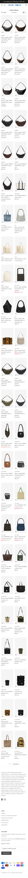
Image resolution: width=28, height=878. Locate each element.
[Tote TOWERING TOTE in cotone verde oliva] (7, 523)
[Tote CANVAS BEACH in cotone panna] (21, 182)
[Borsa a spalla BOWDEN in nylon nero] (7, 585)
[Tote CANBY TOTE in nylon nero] (21, 585)
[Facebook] (2, 799)
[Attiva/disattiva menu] (1, 5)
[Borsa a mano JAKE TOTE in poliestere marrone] (7, 553)
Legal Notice (4, 824)
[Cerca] (5, 5)
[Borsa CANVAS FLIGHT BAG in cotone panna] (7, 246)
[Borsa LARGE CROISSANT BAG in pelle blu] (21, 367)
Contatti (3, 813)
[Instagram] (5, 799)
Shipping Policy (5, 820)
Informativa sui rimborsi (7, 818)
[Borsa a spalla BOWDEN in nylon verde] (21, 553)
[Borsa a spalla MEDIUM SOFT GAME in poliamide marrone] (7, 182)
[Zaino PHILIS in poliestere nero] (21, 678)
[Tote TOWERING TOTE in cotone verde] (21, 492)
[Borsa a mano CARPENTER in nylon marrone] (7, 708)
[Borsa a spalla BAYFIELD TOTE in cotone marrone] (7, 740)
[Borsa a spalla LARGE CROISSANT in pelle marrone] (21, 119)
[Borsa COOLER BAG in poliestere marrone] (7, 337)
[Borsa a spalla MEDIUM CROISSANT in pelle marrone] (7, 151)
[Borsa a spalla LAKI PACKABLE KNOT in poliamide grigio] (21, 214)
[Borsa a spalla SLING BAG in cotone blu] (21, 523)
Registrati (6, 853)
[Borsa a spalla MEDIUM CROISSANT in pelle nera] (21, 151)
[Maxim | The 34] (14, 5)
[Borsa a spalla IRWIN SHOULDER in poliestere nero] (7, 646)
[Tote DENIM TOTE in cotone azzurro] (7, 214)
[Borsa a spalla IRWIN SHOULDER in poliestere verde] (21, 615)
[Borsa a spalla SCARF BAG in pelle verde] (7, 430)
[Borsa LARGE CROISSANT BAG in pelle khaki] (7, 399)
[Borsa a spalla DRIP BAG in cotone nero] (7, 305)
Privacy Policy (4, 822)
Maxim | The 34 (7, 872)
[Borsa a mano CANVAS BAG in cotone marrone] (7, 460)
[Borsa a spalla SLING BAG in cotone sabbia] (21, 337)
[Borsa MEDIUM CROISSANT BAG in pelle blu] (21, 399)
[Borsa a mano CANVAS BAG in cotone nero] (21, 430)
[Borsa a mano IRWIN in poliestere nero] (7, 678)
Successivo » (16, 764)
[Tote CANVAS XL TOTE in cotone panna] (21, 246)
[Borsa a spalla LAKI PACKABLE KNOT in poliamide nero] (21, 305)
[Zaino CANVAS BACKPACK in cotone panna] (7, 274)
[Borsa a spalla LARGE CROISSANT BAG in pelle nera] (21, 87)
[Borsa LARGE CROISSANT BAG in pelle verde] (7, 367)
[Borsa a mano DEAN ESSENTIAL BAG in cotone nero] (7, 492)
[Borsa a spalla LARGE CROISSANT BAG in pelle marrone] (7, 24)
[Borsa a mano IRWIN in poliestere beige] (7, 615)
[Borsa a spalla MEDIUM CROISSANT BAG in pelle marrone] (7, 56)
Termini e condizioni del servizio (9, 815)
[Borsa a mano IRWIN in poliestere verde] (21, 646)
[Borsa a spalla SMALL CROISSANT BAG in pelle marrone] (21, 56)
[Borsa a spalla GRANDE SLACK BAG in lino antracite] (21, 274)
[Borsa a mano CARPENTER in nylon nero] (21, 708)
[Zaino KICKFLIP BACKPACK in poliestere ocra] (21, 740)
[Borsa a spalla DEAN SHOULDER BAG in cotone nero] (21, 460)
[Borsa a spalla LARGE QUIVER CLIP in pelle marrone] (7, 87)
